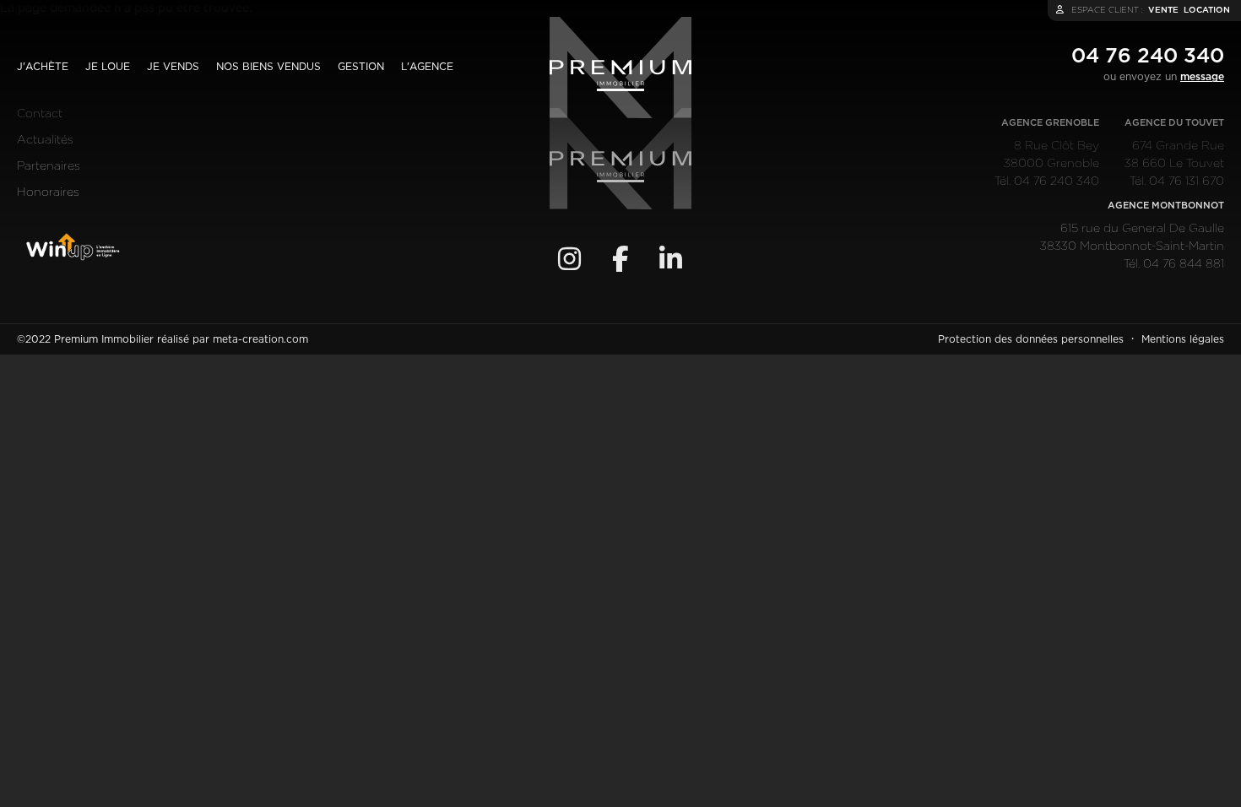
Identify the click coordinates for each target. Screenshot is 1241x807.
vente (1163, 10)
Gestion (361, 67)
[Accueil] (620, 67)
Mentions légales (1182, 339)
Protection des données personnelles (1031, 339)
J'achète (42, 67)
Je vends (173, 67)
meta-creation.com (260, 339)
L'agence (427, 67)
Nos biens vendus (268, 67)
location (1207, 10)
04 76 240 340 (1147, 56)
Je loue (107, 67)
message (1202, 77)
